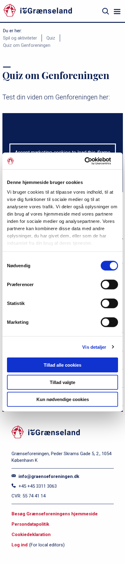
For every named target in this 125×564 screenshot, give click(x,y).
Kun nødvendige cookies (62, 399)
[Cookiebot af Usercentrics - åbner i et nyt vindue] (91, 161)
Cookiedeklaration (31, 534)
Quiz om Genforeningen (26, 45)
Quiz (50, 38)
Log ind (20, 545)
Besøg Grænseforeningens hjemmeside (55, 514)
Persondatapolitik (30, 524)
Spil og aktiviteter (20, 38)
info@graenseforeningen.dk (48, 476)
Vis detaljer (94, 346)
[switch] (109, 284)
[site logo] (50, 11)
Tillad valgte (62, 382)
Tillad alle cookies (62, 365)
